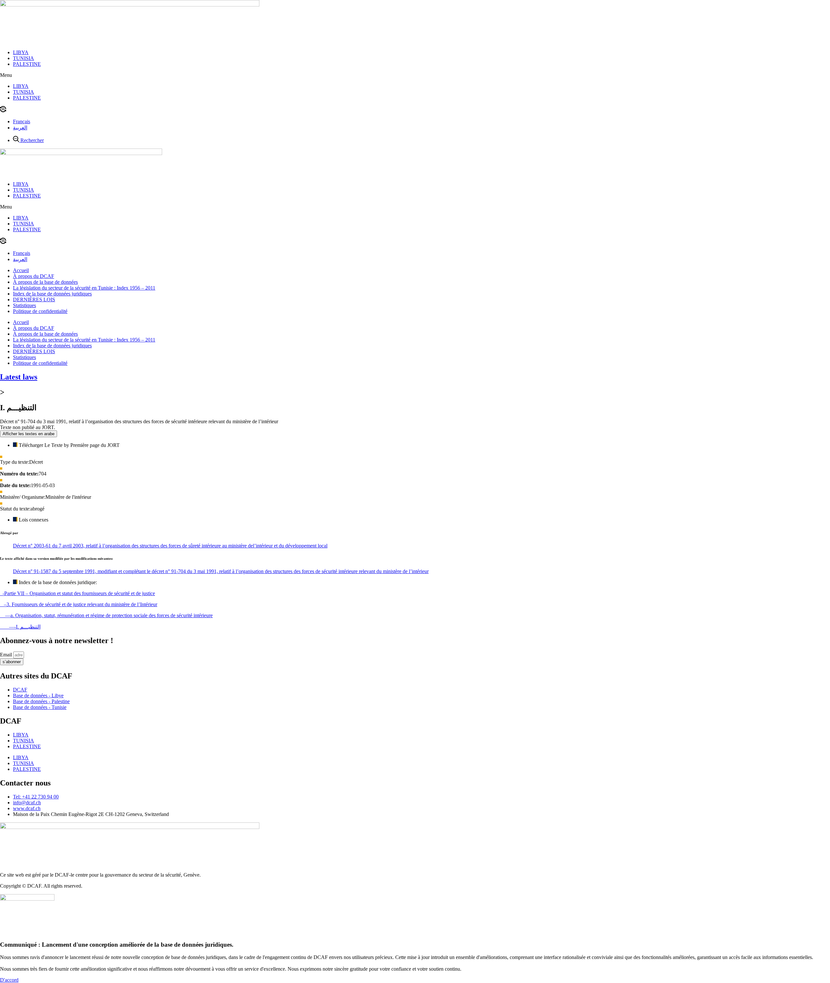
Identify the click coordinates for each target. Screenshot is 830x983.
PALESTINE (27, 64)
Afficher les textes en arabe (28, 433)
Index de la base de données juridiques (52, 293)
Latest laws (18, 377)
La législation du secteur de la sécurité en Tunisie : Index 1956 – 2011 (84, 288)
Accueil (21, 270)
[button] (415, 75)
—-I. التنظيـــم (20, 626)
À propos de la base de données (45, 282)
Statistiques (24, 305)
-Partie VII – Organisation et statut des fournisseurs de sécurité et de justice (77, 593)
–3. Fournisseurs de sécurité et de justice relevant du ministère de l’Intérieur (78, 604)
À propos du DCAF (33, 276)
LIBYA (21, 52)
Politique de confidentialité (40, 311)
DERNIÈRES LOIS (34, 299)
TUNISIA (23, 58)
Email (6, 654)
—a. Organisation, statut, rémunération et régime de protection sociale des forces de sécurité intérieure (106, 615)
